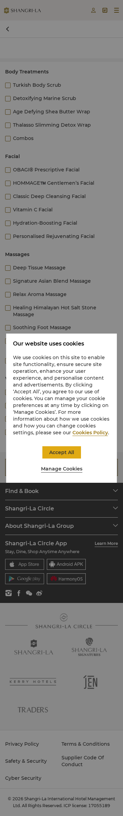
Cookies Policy (90, 433)
